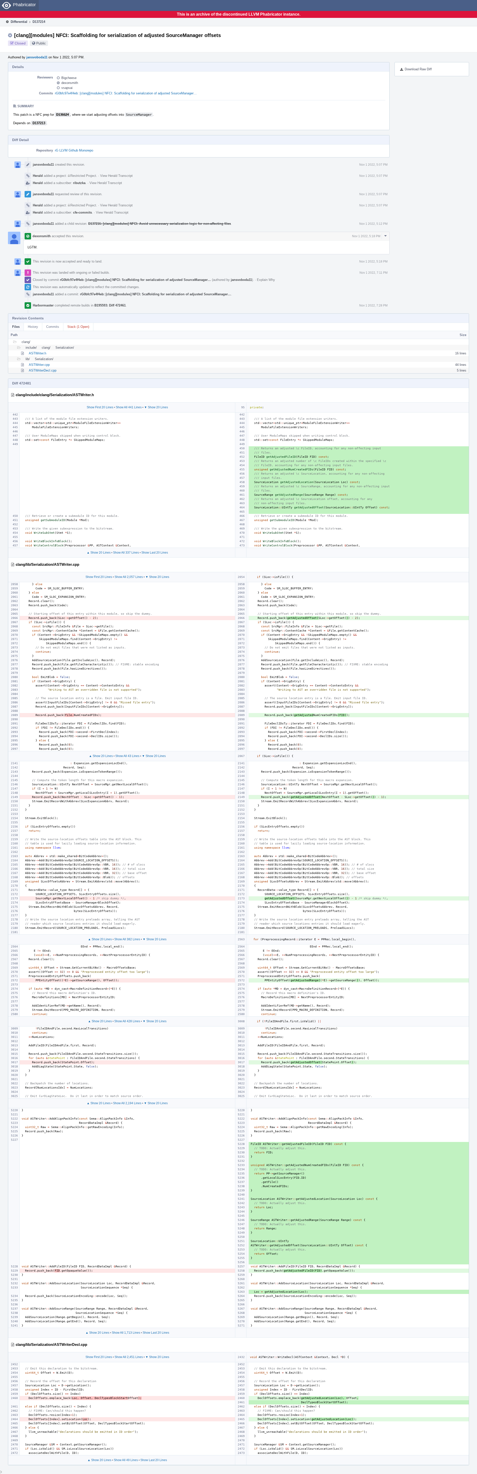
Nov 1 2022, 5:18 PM (366, 236)
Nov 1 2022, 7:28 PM (373, 305)
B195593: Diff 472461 (110, 305)
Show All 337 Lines (126, 552)
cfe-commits (82, 212)
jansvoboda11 (36, 57)
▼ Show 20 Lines (156, 407)
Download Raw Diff (418, 69)
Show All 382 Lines (127, 939)
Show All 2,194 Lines (127, 1103)
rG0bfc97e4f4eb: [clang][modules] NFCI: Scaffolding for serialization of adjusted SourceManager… (126, 93)
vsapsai (67, 88)
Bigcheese (69, 78)
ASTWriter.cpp (39, 365)
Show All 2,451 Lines (129, 1357)
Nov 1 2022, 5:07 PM (373, 164)
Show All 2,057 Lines (129, 577)
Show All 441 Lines (129, 407)
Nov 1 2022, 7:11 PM (373, 272)
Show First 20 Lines (100, 407)
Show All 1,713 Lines (126, 1332)
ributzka (79, 183)
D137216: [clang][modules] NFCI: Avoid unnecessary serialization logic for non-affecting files (159, 224)
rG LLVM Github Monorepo (74, 150)
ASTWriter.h (37, 353)
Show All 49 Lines (126, 1460)
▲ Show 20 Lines (99, 552)
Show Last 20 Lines (154, 552)
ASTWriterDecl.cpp (42, 370)
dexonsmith (69, 83)
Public (41, 43)
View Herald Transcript (116, 176)
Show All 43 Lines (127, 756)
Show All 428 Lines (127, 1021)
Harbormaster (43, 305)
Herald (38, 176)
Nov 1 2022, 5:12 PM (373, 224)
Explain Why (266, 280)
